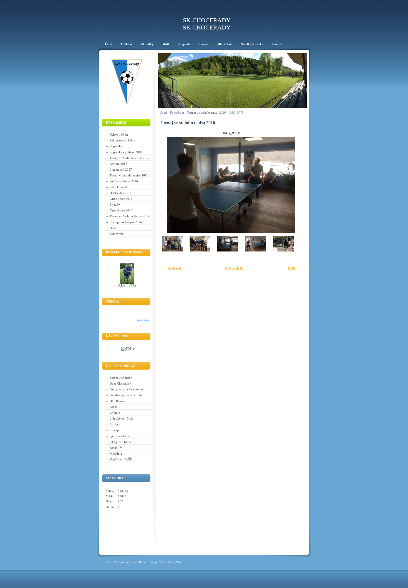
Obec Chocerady (120, 383)
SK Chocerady (207, 20)
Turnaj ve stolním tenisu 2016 (129, 175)
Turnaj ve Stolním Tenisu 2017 (130, 158)
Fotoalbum (177, 112)
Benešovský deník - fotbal (126, 395)
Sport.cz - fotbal (120, 436)
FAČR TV (116, 447)
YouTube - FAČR (121, 459)
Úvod (163, 112)
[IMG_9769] (200, 250)
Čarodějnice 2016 (121, 198)
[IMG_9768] (172, 250)
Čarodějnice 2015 (121, 210)
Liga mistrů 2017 (121, 169)
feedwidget (143, 320)
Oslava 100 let (119, 134)
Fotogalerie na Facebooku (126, 389)
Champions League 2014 (126, 222)
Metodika (116, 453)
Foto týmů (116, 233)
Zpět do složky (234, 268)
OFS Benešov (118, 401)
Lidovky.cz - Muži (122, 418)
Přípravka (116, 146)
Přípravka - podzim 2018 (126, 152)
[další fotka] (295, 185)
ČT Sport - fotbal (121, 442)
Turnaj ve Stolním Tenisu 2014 (130, 216)
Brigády (115, 204)
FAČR (113, 406)
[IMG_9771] (255, 250)
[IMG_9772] (283, 250)
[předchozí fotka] (167, 185)
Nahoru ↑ (182, 562)
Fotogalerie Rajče (121, 377)
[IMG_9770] (227, 250)
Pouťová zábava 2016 (124, 181)
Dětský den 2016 (121, 193)
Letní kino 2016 (120, 187)
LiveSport (116, 430)
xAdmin (115, 412)
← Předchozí (172, 268)
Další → (293, 268)
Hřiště (113, 228)
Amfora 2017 (118, 163)
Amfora (115, 424)
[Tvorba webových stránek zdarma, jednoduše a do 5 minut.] (135, 562)
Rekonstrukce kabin (122, 140)
